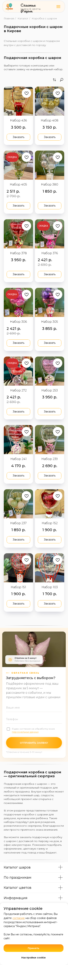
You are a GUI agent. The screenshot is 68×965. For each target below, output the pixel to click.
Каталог (23, 18)
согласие (18, 918)
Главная (9, 18)
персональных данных (25, 732)
